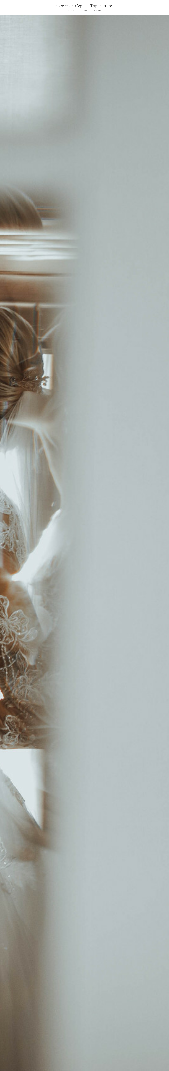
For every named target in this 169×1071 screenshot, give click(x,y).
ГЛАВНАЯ (71, 11)
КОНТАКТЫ (97, 11)
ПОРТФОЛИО (84, 11)
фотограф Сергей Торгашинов (84, 6)
